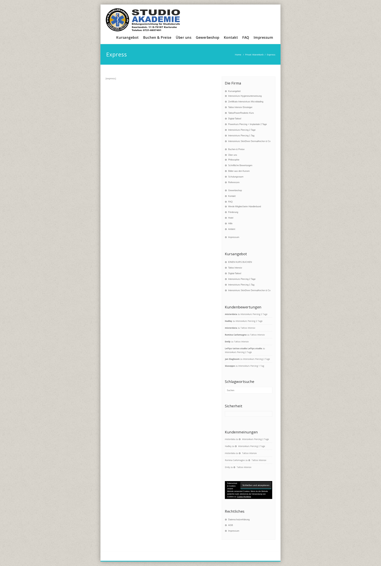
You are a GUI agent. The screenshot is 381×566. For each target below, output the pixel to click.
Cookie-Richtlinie (244, 497)
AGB (230, 525)
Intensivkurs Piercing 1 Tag (241, 135)
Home (238, 54)
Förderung (233, 212)
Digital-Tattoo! (234, 118)
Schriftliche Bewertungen (240, 165)
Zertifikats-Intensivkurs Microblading (245, 101)
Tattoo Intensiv (235, 267)
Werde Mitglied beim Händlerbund (244, 206)
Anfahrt (231, 229)
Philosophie (233, 159)
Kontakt (231, 37)
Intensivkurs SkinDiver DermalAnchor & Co (249, 141)
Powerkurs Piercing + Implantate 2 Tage (247, 124)
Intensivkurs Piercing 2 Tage (242, 130)
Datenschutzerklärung (239, 519)
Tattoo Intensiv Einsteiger (240, 107)
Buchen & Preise (157, 37)
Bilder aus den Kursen (239, 171)
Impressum (263, 37)
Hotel (230, 217)
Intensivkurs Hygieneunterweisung (245, 96)
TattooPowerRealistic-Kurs (241, 113)
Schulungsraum (235, 176)
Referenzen (233, 182)
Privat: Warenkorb (254, 54)
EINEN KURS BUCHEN (240, 262)
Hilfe (230, 223)
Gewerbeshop (207, 37)
